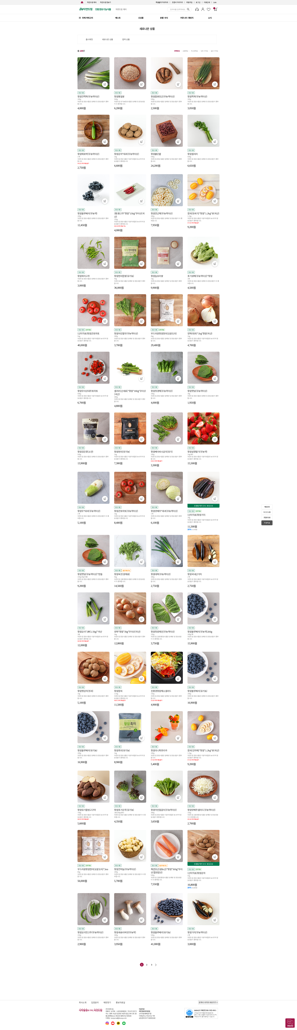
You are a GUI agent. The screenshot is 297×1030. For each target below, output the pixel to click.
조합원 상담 (267, 517)
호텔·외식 (164, 17)
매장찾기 (107, 1002)
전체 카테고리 (87, 17)
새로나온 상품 (107, 39)
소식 (210, 17)
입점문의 (95, 1002)
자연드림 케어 (91, 2)
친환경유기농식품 (103, 9)
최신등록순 (194, 51)
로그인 (198, 2)
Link (214, 2)
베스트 (118, 17)
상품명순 (185, 51)
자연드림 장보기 (105, 2)
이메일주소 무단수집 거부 (147, 1016)
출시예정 (89, 39)
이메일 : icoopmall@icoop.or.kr (116, 1018)
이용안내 (207, 2)
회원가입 (189, 2)
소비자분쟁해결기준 (145, 1013)
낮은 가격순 (204, 51)
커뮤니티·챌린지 (186, 17)
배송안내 (267, 507)
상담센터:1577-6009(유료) (147, 1018)
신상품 (141, 17)
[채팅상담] (290, 1023)
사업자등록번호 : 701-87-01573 (127, 1011)
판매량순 (177, 51)
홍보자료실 (120, 1002)
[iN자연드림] (82, 2)
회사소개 (82, 1002)
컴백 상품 (126, 39)
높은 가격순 (214, 51)
